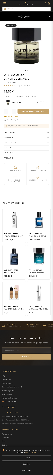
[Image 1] (25, 70)
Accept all (26, 458)
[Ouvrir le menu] (50, 16)
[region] (26, 325)
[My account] (45, 3)
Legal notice (6, 380)
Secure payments (8, 391)
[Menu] (4, 3)
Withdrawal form (7, 394)
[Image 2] (27, 70)
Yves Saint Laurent (14, 75)
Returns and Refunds (9, 398)
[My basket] (49, 3)
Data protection (7, 383)
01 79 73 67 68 (10, 412)
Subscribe (26, 357)
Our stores (5, 438)
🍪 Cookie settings (9, 401)
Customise (26, 470)
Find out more (30, 452)
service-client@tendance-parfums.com (15, 416)
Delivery (5, 445)
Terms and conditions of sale (12, 387)
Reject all (26, 464)
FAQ (3, 376)
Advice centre (7, 434)
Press (4, 441)
